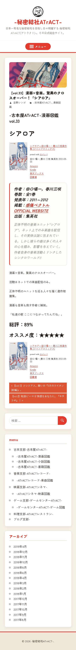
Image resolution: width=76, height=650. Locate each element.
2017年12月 (20, 598)
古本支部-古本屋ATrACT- (30, 449)
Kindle (33, 169)
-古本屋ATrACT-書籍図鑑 (33, 466)
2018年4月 (20, 578)
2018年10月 (21, 562)
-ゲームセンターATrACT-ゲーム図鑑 (41, 507)
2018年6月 (20, 572)
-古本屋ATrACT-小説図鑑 (33, 461)
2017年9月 (20, 614)
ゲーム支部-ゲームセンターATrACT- (38, 500)
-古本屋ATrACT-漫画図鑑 (33, 456)
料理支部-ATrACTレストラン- (33, 514)
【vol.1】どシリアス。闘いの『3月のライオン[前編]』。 (37, 388)
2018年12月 (21, 551)
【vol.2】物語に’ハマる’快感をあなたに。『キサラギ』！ (37, 398)
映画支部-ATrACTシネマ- (30, 487)
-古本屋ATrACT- (42, 102)
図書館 (33, 177)
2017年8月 (20, 619)
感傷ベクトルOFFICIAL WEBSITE (31, 207)
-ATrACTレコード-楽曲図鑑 (35, 480)
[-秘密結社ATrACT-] (38, 11)
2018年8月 (20, 567)
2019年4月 (20, 546)
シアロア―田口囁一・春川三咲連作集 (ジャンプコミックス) (48, 147)
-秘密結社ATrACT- (38, 22)
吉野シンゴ (19, 102)
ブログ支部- (22, 519)
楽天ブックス (37, 173)
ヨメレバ (44, 154)
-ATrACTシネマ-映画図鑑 (33, 493)
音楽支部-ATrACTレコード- (32, 473)
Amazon (34, 166)
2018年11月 (20, 557)
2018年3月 (20, 583)
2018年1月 (20, 593)
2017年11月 (20, 604)
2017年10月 (21, 609)
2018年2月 (20, 588)
